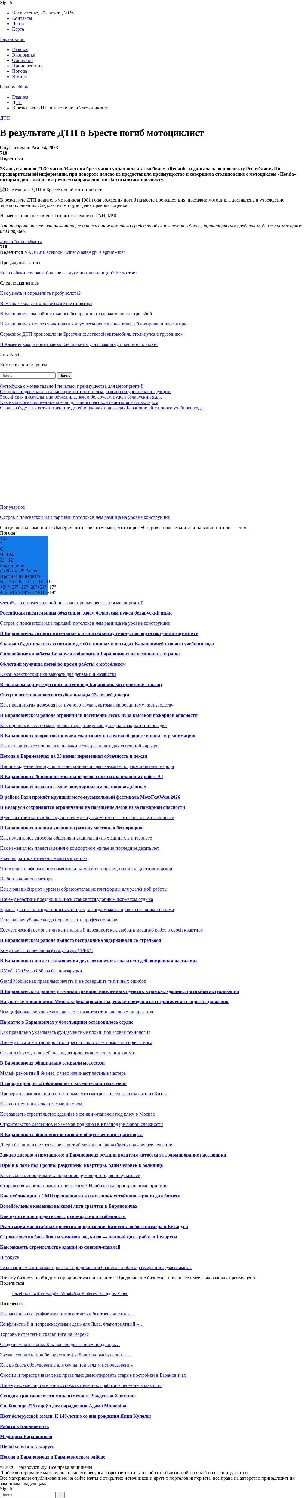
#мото (36, 241)
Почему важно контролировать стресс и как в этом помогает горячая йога (76, 1042)
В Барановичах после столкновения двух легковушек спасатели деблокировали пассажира (99, 960)
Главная (20, 49)
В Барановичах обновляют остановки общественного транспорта (71, 1134)
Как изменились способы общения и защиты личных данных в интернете (76, 837)
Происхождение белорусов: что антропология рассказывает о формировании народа (87, 766)
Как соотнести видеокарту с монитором (41, 1103)
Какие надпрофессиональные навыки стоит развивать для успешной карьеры (79, 745)
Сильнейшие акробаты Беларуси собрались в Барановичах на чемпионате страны (90, 653)
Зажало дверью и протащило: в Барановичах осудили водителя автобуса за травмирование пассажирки (113, 1154)
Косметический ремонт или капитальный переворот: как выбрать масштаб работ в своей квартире (101, 929)
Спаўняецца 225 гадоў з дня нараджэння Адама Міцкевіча (63, 1405)
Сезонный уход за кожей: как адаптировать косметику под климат (68, 1052)
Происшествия (27, 65)
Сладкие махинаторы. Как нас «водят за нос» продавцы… (60, 1344)
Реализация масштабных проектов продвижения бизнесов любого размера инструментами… (96, 1267)
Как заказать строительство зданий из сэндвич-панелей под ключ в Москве (77, 1114)
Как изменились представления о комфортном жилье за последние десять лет (79, 848)
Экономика (23, 54)
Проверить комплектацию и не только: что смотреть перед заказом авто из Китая (83, 1093)
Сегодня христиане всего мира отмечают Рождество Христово (68, 1395)
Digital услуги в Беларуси (27, 1446)
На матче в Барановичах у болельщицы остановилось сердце (66, 1022)
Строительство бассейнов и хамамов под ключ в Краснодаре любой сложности (81, 1124)
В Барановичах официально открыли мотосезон (52, 1062)
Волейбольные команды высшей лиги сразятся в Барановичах (68, 1206)
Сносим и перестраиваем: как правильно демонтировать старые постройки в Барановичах (93, 1375)
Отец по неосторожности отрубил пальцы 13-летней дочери (64, 694)
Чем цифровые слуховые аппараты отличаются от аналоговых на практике (77, 1011)
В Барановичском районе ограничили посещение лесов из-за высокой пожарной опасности (99, 715)
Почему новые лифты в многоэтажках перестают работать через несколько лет (81, 1385)
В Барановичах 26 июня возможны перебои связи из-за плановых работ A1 (81, 776)
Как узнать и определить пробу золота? (40, 293)
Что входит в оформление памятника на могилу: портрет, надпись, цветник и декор (86, 868)
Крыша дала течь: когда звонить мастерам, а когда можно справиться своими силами (87, 909)
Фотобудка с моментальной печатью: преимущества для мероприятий (71, 386)
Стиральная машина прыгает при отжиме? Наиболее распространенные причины (84, 1185)
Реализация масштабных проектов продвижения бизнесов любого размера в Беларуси (94, 1226)
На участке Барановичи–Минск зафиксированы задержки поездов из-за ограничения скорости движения (114, 1001)
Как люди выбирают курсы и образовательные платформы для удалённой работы (84, 889)
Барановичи (12, 39)
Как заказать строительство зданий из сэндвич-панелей (60, 1247)
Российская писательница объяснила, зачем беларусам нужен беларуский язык (81, 396)
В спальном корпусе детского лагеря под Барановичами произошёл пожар (81, 684)
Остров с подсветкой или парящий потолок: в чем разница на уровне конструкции (85, 391)
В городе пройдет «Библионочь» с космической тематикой (63, 1083)
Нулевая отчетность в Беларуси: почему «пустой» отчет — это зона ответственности (87, 817)
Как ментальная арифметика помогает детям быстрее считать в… (67, 1313)
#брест (7, 241)
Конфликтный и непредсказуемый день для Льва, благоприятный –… (72, 1324)
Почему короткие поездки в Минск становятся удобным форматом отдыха (76, 899)
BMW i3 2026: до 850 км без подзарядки (41, 970)
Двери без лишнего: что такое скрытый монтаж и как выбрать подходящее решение (86, 1144)
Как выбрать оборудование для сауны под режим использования (66, 1364)
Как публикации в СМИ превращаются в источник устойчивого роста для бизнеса (90, 1195)
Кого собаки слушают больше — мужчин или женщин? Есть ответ (68, 272)
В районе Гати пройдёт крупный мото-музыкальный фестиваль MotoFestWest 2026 (90, 797)
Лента (18, 23)
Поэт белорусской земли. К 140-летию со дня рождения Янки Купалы (75, 1416)
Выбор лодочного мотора (26, 878)
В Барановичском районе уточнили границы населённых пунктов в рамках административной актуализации (119, 991)
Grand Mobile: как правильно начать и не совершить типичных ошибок (73, 981)
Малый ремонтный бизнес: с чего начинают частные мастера (63, 1073)
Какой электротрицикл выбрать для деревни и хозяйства (58, 674)
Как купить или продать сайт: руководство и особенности (63, 1216)
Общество (22, 60)
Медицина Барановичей (26, 1436)
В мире (19, 76)
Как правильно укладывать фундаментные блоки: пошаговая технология (75, 1032)
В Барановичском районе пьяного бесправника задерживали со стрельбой (80, 940)
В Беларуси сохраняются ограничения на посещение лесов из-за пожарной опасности (92, 807)
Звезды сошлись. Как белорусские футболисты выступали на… (65, 1354)
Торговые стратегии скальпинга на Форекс (44, 1334)
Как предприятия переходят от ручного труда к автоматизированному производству (86, 704)
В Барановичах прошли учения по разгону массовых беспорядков (72, 827)
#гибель (22, 241)
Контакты (22, 18)
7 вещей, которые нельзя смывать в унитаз (43, 858)
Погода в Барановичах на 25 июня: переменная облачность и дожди (73, 756)
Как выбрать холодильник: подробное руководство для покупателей (70, 1175)
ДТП (5, 118)
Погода (19, 71)
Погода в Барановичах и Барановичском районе (52, 1456)
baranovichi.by (14, 86)
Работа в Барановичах (24, 1426)
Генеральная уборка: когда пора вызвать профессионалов (58, 919)
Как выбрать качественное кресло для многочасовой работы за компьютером (79, 402)
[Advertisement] (154, 457)
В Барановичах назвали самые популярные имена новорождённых (73, 786)
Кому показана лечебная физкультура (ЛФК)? (46, 950)
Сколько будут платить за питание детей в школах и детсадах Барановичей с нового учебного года (101, 407)
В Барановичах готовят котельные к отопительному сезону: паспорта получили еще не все (99, 633)
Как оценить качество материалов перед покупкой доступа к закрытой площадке (83, 725)
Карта (18, 29)
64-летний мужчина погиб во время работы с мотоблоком (63, 664)
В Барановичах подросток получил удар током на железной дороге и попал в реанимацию (97, 735)
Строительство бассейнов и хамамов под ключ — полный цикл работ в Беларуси (88, 1236)
